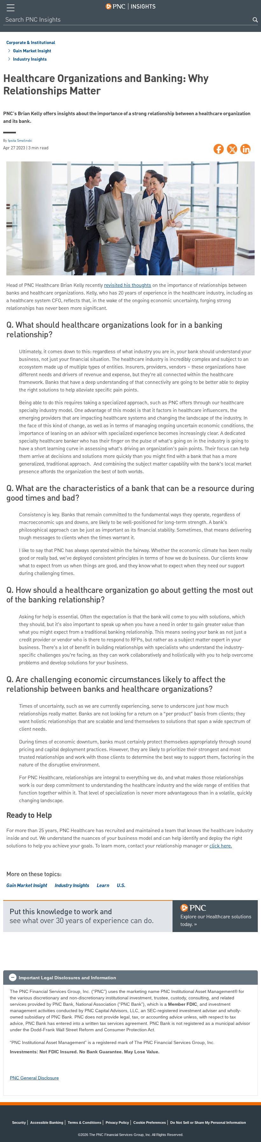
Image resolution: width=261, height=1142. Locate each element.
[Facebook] (219, 149)
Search (255, 19)
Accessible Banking (46, 1122)
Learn (103, 886)
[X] (232, 149)
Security (19, 1122)
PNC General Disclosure (34, 1077)
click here (220, 846)
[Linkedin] (245, 149)
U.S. (121, 886)
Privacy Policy (117, 1122)
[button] (130, 977)
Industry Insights (29, 59)
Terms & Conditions (84, 1122)
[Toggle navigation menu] (10, 8)
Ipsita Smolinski (20, 140)
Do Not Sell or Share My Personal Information (208, 1122)
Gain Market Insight (31, 51)
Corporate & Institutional (30, 42)
